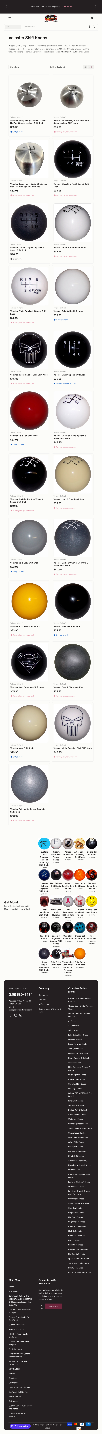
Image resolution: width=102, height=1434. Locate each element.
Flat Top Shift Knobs (76, 1254)
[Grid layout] (90, 67)
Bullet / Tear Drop (75, 1268)
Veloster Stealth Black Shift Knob (69, 687)
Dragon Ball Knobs (76, 1212)
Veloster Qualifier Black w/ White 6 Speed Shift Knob (26, 500)
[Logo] (51, 18)
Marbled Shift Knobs (77, 1151)
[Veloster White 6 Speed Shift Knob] (73, 222)
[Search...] (94, 27)
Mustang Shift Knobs (77, 1074)
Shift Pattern (73, 1030)
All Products (44, 1004)
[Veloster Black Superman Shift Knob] (29, 662)
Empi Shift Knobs (75, 1101)
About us (12, 1378)
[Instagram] (15, 1015)
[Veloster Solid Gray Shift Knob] (29, 538)
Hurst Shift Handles (76, 1235)
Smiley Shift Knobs (76, 1186)
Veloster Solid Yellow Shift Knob (25, 626)
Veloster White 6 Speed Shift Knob (70, 247)
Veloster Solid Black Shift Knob (68, 626)
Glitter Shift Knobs (76, 1142)
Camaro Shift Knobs (76, 1079)
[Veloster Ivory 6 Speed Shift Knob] (73, 474)
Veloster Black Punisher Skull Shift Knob (29, 375)
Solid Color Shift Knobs (78, 1137)
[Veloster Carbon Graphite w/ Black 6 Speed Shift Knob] (29, 222)
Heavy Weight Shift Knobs (79, 1058)
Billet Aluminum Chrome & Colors (79, 1068)
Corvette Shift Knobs (77, 1084)
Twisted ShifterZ (46, 1425)
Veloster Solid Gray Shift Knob (24, 563)
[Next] (96, 6)
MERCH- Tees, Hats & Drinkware (18, 1335)
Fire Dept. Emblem (76, 1217)
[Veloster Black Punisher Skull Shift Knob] (29, 350)
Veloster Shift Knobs (76, 1105)
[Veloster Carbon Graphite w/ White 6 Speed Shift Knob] (73, 538)
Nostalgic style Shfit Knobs (79, 1165)
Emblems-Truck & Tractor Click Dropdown (79, 1192)
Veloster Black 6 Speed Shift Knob (69, 375)
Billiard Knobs (74, 1170)
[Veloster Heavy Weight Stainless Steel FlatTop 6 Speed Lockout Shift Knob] (29, 95)
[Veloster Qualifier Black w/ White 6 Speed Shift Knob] (29, 474)
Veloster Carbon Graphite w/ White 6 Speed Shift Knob (71, 564)
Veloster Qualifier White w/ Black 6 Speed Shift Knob (70, 437)
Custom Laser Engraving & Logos (50, 1010)
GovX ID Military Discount (19, 1387)
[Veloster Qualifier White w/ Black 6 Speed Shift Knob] (73, 410)
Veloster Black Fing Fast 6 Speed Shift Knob (71, 185)
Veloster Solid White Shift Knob (68, 311)
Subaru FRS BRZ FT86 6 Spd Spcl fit (80, 1094)
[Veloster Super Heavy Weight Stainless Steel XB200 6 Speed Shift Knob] (29, 159)
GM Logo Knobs (75, 1088)
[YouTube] (20, 1015)
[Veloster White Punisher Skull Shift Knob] (73, 723)
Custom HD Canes (17, 1324)
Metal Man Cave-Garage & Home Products (20, 1355)
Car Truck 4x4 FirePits (18, 1392)
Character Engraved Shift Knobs (79, 1176)
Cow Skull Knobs (75, 1208)
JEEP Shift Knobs (75, 1049)
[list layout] (85, 67)
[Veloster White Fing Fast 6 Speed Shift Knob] (29, 286)
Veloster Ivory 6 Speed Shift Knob (69, 499)
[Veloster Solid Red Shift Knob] (29, 410)
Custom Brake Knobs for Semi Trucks (19, 1318)
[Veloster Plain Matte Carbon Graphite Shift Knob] (29, 784)
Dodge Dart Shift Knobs (78, 1110)
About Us (42, 999)
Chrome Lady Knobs (77, 1226)
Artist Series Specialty (77, 1160)
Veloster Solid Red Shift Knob (24, 436)
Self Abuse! (13, 1401)
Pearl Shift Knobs (75, 1146)
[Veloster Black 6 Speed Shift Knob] (73, 350)
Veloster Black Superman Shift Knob (27, 687)
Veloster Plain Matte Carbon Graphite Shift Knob (27, 810)
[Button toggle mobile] (10, 18)
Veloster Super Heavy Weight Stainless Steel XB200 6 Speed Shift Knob (28, 185)
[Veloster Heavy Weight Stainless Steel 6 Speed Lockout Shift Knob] (73, 95)
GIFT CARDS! (14, 1369)
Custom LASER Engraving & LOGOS (80, 999)
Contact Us (43, 995)
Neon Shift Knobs (75, 1245)
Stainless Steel (74, 1062)
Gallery (12, 1373)
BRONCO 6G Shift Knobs (78, 1053)
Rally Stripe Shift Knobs (78, 1035)
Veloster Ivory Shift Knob (21, 748)
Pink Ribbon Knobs (76, 1199)
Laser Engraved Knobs (77, 1044)
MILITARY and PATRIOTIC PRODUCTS (19, 1362)
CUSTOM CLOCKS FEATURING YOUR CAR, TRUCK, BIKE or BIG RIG (45, 6)
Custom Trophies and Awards (18, 1415)
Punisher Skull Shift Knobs (79, 1182)
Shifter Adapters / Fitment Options (79, 1015)
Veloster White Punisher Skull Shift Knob (73, 748)
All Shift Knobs (74, 1026)
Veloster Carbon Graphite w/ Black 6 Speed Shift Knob (27, 248)
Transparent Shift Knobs (78, 1263)
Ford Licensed (74, 1240)
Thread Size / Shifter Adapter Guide (80, 1007)
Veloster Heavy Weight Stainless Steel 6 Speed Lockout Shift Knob (72, 121)
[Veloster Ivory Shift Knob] (29, 723)
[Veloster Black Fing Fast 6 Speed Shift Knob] (73, 159)
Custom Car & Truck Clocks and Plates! (20, 1407)
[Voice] (89, 27)
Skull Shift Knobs (75, 1231)
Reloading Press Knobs (78, 1123)
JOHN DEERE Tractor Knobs (80, 1128)
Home (11, 1286)
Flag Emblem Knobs (76, 1222)
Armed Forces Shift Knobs (79, 1203)
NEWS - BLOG (15, 1396)
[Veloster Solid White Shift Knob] (73, 286)
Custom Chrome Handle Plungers (19, 1343)
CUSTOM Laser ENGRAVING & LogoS (20, 1311)
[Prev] (6, 6)
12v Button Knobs (75, 1119)
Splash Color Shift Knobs (78, 1258)
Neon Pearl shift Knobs (78, 1249)
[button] (92, 18)
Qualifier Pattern (75, 1039)
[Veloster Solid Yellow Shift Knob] (29, 601)
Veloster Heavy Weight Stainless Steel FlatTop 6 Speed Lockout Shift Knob (28, 121)
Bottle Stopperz (15, 1349)
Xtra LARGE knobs (76, 1156)
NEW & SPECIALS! (16, 1329)
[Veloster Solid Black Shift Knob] (73, 601)
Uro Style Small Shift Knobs (79, 1272)
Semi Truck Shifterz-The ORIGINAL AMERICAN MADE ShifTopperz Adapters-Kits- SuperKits (21, 1300)
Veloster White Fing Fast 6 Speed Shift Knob (28, 312)
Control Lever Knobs (77, 1133)
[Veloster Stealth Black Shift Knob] (73, 662)
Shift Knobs (13, 1291)
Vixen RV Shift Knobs (77, 1114)
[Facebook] (10, 1015)
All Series (72, 1021)
